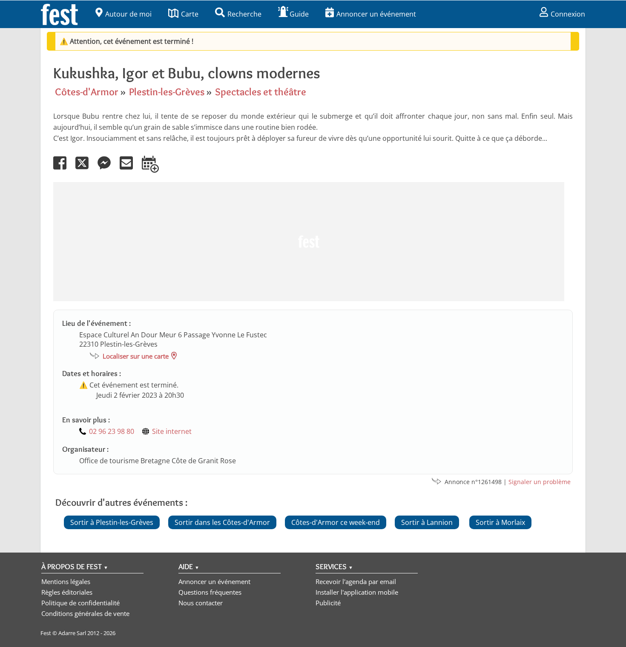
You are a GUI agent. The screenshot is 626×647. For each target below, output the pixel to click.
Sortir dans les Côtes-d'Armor (222, 522)
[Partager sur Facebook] (63, 169)
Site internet (172, 431)
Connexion (568, 14)
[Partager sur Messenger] (108, 169)
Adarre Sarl (72, 633)
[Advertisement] (308, 241)
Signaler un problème (539, 482)
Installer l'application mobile (357, 592)
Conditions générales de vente (85, 613)
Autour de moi (128, 14)
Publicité (328, 603)
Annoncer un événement (376, 14)
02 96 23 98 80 (111, 431)
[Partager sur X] (85, 169)
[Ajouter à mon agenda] (154, 169)
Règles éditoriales (66, 592)
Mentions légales (65, 581)
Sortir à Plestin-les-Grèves (111, 522)
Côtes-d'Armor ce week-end (335, 522)
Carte (189, 14)
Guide (299, 14)
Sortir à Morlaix (500, 522)
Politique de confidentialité (80, 603)
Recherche (244, 14)
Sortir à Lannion (427, 522)
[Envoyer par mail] (130, 169)
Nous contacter (200, 603)
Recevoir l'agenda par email (356, 581)
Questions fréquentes (209, 592)
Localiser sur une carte (136, 356)
